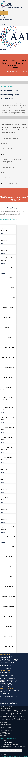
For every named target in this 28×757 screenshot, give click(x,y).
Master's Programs (8, 664)
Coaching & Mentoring (9, 665)
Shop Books (8, 685)
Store (1, 23)
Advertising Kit (9, 756)
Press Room (8, 705)
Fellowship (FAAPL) (9, 696)
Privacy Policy (3, 756)
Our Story (2, 702)
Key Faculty (8, 703)
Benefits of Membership (6, 690)
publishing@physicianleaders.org (8, 219)
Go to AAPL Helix (3, 10)
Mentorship (8, 695)
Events (5, 662)
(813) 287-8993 (3, 737)
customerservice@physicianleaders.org (8, 738)
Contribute (7, 686)
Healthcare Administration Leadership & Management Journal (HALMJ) (8, 680)
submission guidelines (12, 218)
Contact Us (13, 705)
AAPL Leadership (9, 702)
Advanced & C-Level (8, 661)
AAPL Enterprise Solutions (11, 750)
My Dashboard (4, 692)
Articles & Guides (7, 674)
